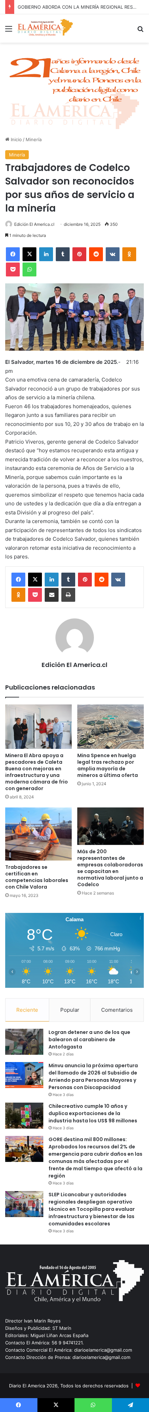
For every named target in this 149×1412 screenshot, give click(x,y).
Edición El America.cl (34, 224)
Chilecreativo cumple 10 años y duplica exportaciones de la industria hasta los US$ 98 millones (93, 1113)
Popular (69, 1010)
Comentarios (117, 1010)
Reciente (27, 1010)
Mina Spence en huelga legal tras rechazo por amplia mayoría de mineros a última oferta (107, 765)
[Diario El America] (45, 28)
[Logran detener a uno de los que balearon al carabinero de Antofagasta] (24, 1042)
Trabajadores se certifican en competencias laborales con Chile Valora (36, 877)
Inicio (15, 139)
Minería (34, 139)
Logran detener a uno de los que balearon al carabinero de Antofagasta (89, 1039)
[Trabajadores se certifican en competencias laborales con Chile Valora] (38, 834)
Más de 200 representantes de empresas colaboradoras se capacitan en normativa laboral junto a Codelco (110, 868)
